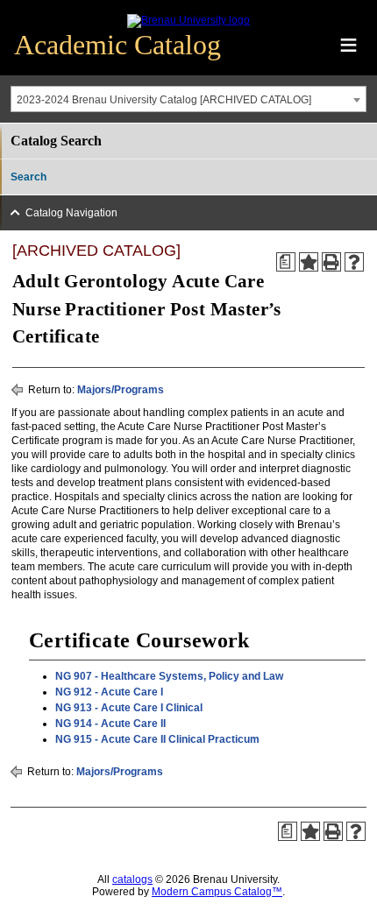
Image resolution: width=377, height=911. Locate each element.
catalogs (132, 879)
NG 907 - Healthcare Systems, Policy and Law (169, 676)
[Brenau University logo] (188, 20)
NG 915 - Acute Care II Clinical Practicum (157, 739)
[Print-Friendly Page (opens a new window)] (331, 262)
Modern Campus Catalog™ (217, 892)
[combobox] (188, 99)
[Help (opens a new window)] (354, 262)
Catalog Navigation (71, 213)
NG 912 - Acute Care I (109, 692)
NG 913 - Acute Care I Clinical (129, 708)
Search (28, 177)
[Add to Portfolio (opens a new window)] (308, 262)
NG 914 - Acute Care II (110, 723)
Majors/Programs (120, 390)
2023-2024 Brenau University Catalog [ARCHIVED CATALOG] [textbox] (164, 100)
